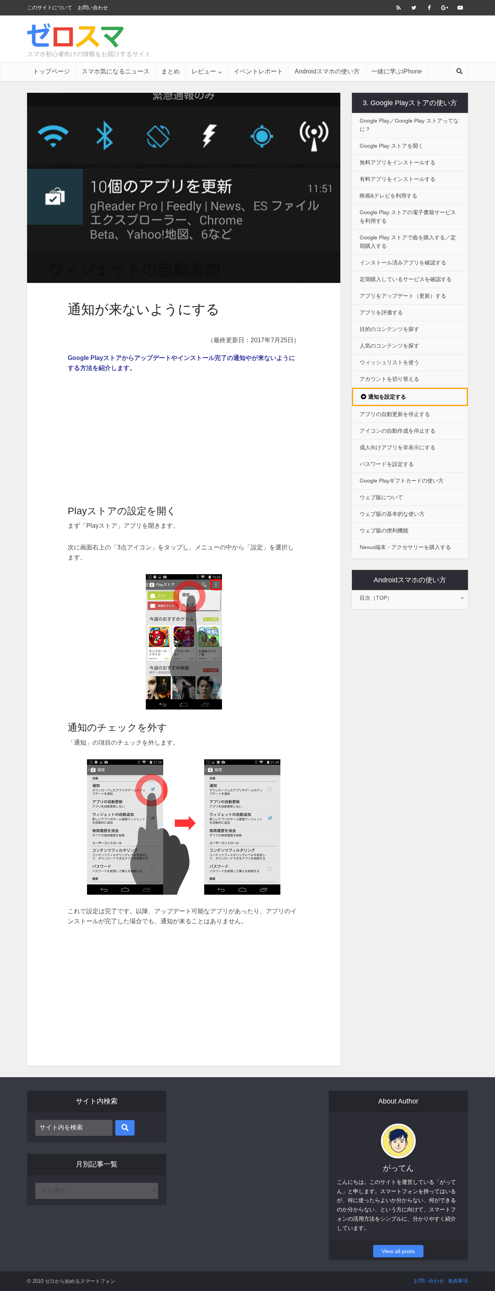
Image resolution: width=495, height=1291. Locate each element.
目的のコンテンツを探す (389, 329)
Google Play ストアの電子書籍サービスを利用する (408, 216)
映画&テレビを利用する (388, 196)
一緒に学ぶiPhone (396, 71)
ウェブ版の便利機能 (384, 530)
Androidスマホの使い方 (327, 71)
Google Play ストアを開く (391, 146)
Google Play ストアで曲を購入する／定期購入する (408, 241)
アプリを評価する (381, 312)
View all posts (398, 1251)
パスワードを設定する (387, 464)
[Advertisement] (327, 38)
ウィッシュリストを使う (389, 362)
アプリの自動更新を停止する (395, 414)
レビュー (203, 71)
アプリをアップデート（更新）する (403, 296)
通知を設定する (387, 397)
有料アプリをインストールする (397, 179)
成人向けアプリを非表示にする (397, 447)
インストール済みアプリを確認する (403, 262)
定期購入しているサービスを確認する (406, 279)
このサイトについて (49, 7)
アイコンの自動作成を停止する (397, 431)
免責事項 (458, 1281)
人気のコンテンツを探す (389, 346)
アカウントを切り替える (389, 379)
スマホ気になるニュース (116, 71)
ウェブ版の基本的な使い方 (392, 514)
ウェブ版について (381, 497)
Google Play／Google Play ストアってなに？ (409, 125)
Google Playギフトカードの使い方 (402, 481)
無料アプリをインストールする (397, 162)
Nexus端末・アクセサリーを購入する (405, 547)
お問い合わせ (93, 7)
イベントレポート (258, 71)
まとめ (170, 71)
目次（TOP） (376, 598)
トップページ (51, 71)
